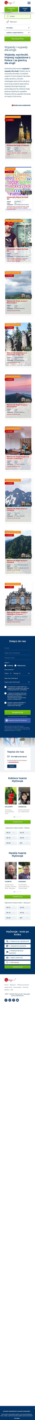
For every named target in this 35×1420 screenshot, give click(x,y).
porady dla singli (11, 206)
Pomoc (11, 766)
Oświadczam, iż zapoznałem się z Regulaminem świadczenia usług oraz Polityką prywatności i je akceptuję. (18, 688)
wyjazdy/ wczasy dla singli (13, 261)
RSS (12, 989)
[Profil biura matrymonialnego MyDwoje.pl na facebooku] (6, 1000)
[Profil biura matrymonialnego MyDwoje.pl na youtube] (17, 1000)
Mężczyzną (21, 665)
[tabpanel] (11, 801)
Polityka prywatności (23, 984)
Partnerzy (25, 987)
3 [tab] (17, 817)
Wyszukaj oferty (17, 39)
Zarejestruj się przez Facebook (17, 720)
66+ (21, 843)
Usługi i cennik (8, 987)
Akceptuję (17, 1418)
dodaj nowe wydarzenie (22, 105)
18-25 (8, 832)
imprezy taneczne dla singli (14, 258)
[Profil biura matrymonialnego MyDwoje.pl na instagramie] (10, 1000)
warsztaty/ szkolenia (17, 208)
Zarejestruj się (11, 9)
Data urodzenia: (9, 669)
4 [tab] (19, 817)
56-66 (8, 843)
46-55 (22, 838)
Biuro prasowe (17, 987)
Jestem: (7, 662)
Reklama (6, 989)
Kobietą (10, 665)
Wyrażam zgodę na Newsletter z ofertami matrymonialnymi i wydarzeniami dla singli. (16, 704)
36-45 (8, 838)
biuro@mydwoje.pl (19, 756)
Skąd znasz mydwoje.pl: (11, 678)
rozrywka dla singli (11, 153)
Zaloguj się (24, 9)
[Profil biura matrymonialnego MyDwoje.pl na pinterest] (14, 1000)
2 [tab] (15, 817)
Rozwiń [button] (19, 730)
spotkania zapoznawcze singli (17, 260)
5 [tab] (20, 817)
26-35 (22, 832)
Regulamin (13, 984)
